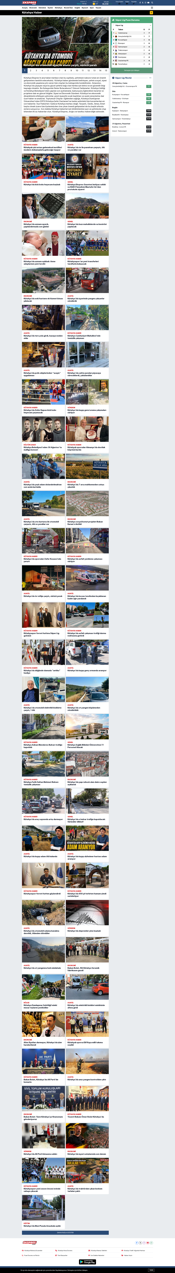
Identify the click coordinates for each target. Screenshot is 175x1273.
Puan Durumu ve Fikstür (31, 1255)
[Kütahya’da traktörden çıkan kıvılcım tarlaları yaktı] (87, 1170)
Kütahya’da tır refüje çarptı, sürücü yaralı (43, 596)
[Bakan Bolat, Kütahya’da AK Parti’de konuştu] (43, 1061)
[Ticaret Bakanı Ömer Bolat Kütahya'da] (87, 1098)
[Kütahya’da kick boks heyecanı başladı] (43, 166)
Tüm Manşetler (62, 1255)
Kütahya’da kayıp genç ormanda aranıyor (87, 671)
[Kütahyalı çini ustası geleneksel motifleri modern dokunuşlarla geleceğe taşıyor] (43, 129)
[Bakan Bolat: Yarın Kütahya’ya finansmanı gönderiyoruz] (43, 1098)
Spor (92, 8)
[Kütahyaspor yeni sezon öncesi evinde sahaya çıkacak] (43, 1170)
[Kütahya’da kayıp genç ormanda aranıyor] (87, 652)
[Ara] (152, 3)
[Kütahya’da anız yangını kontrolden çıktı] (87, 1061)
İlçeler (50, 8)
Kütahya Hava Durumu (65, 1250)
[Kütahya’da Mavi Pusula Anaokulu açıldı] (43, 1207)
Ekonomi (33, 8)
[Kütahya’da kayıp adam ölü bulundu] (43, 838)
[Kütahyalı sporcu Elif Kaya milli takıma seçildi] (87, 1024)
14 (100, 71)
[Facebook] (136, 1243)
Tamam (151, 1270)
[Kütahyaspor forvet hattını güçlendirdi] (43, 875)
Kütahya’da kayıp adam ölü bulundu (40, 856)
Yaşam (98, 8)
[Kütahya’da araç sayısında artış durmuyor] (43, 801)
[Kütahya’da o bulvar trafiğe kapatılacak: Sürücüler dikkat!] (87, 801)
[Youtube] (147, 1243)
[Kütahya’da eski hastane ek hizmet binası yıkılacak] (43, 280)
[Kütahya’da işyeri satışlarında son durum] (87, 1136)
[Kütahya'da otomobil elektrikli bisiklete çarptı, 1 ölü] (43, 689)
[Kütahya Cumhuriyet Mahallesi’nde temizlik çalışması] (87, 317)
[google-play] (88, 1262)
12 (89, 71)
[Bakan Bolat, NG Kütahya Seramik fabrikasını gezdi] (87, 949)
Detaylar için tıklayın (131, 70)
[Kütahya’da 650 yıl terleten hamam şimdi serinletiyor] (87, 875)
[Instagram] (144, 1243)
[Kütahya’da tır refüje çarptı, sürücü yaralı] (43, 578)
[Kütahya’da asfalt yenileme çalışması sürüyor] (87, 540)
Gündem (42, 8)
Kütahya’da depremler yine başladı (84, 931)
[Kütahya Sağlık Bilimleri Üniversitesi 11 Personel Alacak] (87, 726)
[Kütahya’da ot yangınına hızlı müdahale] (43, 949)
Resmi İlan (68, 8)
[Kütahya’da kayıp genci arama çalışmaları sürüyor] (87, 392)
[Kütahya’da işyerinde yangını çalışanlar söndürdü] (87, 280)
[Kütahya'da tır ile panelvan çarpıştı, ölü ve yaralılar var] (87, 129)
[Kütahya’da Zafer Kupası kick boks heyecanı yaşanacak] (43, 392)
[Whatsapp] (151, 1243)
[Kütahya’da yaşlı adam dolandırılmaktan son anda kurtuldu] (43, 466)
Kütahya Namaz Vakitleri (99, 1250)
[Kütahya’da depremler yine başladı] (87, 912)
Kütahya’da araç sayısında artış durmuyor (43, 819)
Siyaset (85, 8)
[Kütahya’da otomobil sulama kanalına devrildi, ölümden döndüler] (43, 912)
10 (77, 71)
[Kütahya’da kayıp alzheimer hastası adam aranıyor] (87, 838)
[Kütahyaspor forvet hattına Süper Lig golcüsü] (43, 615)
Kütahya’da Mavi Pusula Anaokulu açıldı (42, 1226)
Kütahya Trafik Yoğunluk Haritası (134, 1250)
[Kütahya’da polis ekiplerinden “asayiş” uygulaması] (43, 354)
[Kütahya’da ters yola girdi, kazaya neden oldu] (43, 317)
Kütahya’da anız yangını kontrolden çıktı (87, 1080)
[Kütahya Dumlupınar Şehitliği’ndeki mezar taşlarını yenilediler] (43, 987)
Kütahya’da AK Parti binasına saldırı (40, 1154)
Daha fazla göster (65, 1233)
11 (83, 71)
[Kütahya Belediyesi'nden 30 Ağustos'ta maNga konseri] (43, 429)
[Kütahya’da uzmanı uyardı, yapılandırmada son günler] (43, 206)
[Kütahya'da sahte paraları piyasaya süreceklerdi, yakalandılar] (87, 354)
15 (106, 71)
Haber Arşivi (128, 1255)
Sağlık (77, 8)
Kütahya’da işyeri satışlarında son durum (87, 1154)
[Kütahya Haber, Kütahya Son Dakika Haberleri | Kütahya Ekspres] (29, 3)
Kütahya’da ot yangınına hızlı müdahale (42, 968)
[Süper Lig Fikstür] (150, 78)
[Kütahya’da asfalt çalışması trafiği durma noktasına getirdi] (87, 615)
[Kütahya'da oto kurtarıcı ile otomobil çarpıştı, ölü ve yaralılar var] (43, 503)
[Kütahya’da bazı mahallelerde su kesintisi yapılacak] (87, 206)
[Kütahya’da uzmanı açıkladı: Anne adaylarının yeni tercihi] (43, 243)
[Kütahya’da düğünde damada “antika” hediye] (43, 652)
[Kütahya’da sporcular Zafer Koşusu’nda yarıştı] (43, 540)
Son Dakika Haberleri (97, 1255)
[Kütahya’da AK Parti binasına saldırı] (43, 1136)
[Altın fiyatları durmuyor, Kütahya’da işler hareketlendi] (43, 1024)
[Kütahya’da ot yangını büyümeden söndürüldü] (87, 689)
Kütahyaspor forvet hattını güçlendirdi (42, 894)
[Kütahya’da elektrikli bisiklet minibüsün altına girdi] (87, 987)
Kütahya (58, 8)
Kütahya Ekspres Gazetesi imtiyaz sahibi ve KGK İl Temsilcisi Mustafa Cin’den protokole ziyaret (87, 187)
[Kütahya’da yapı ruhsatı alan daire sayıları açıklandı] (87, 764)
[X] (140, 1243)
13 (94, 71)
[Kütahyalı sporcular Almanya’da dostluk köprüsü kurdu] (87, 429)
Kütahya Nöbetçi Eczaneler (33, 1250)
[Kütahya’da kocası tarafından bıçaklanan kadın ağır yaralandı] (87, 578)
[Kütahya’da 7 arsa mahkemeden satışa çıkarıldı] (87, 466)
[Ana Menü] (152, 8)
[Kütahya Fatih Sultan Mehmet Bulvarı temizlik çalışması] (43, 764)
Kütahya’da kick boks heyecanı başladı (42, 185)
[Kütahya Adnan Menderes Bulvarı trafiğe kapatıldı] (43, 726)
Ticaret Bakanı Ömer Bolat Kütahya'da (86, 1117)
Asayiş (25, 8)
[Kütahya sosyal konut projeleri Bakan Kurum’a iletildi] (87, 503)
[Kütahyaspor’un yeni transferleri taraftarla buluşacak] (87, 243)
